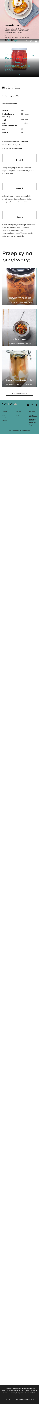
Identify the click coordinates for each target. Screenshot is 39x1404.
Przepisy (4, 418)
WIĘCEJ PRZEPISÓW (19, 393)
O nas (4, 415)
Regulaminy (33, 425)
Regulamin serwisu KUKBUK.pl (32, 420)
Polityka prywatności (25, 1399)
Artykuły (4, 421)
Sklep (17, 415)
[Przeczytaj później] (31, 41)
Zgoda (7, 1399)
